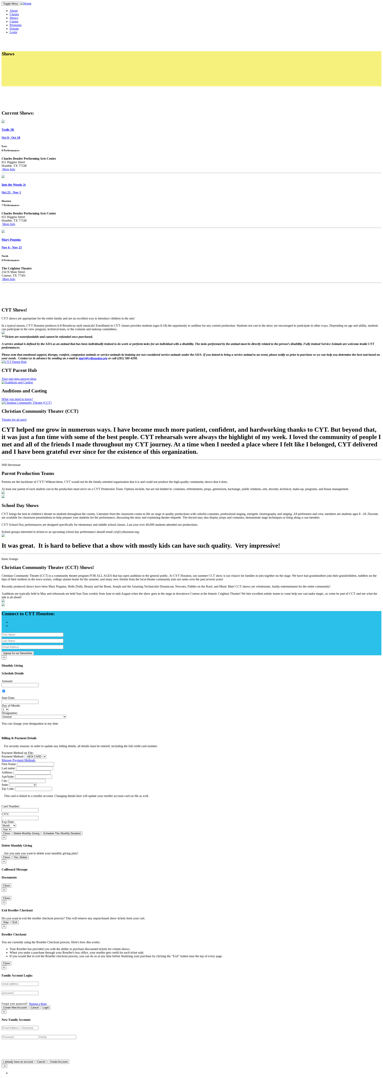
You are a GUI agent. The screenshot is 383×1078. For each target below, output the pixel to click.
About (14, 10)
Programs (16, 25)
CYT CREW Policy (30, 77)
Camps (14, 21)
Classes (14, 14)
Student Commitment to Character (39, 70)
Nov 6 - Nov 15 (12, 247)
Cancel (35, 1007)
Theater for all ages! (14, 419)
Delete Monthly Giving (26, 833)
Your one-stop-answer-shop (19, 378)
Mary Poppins (11, 239)
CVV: (5, 814)
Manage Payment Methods (18, 760)
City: (5, 780)
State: (5, 784)
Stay (6, 922)
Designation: (10, 713)
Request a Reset (38, 1003)
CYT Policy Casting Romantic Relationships (46, 81)
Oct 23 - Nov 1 (11, 192)
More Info (8, 169)
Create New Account (15, 1007)
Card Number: (11, 806)
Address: (7, 772)
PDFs (17, 62)
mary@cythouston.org (93, 358)
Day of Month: (11, 705)
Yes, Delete (20, 857)
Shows (14, 18)
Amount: (7, 681)
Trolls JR (8, 129)
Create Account (58, 1061)
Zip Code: (8, 788)
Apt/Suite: (8, 776)
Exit (15, 922)
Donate (14, 28)
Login (46, 1007)
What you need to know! (17, 399)
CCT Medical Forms (31, 66)
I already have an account (18, 1061)
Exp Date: (8, 821)
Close (6, 833)
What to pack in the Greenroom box (40, 73)
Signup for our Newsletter (17, 653)
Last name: (8, 768)
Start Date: (8, 698)
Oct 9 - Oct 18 (11, 137)
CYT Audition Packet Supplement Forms (44, 84)
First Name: (9, 764)
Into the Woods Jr (14, 184)
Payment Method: (13, 756)
